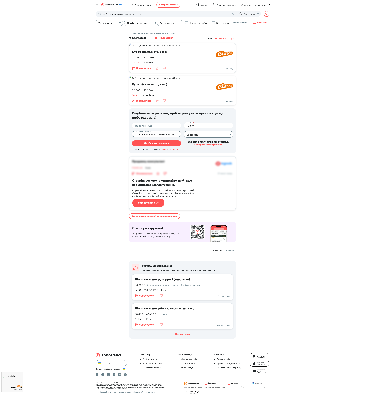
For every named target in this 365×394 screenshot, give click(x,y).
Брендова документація (228, 363)
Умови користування (169, 149)
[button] (259, 356)
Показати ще (182, 334)
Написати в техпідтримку (229, 367)
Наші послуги (187, 367)
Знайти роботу (150, 358)
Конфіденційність (104, 391)
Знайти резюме (188, 363)
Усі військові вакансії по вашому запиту (154, 216)
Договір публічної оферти (144, 391)
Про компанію (223, 358)
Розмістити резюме (152, 363)
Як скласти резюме (152, 367)
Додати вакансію (189, 358)
